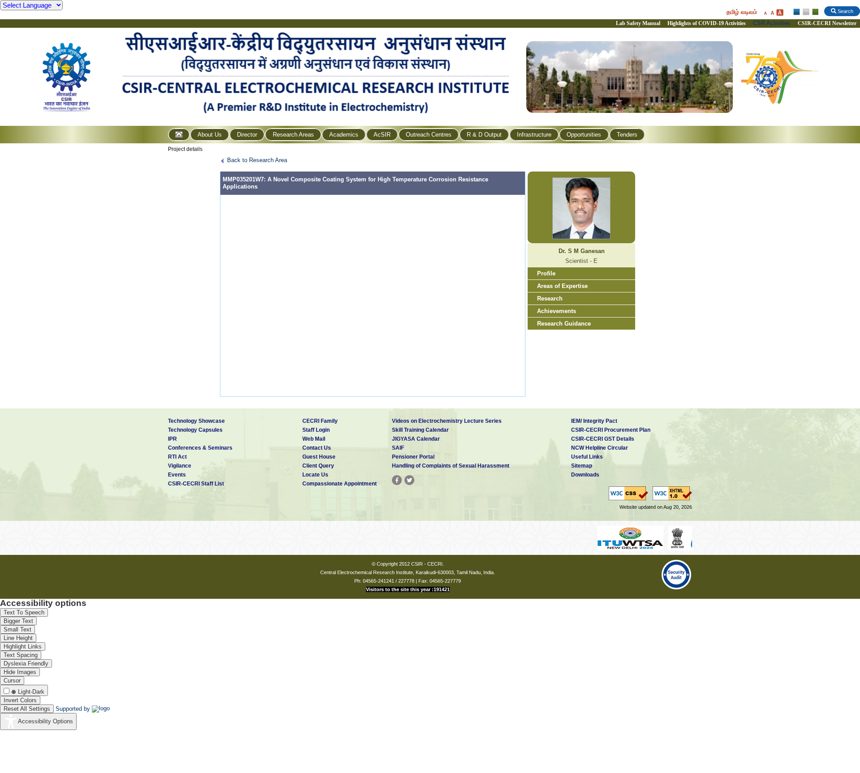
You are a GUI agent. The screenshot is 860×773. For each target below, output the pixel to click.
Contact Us (316, 448)
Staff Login (316, 430)
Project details (185, 149)
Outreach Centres (429, 134)
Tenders (627, 134)
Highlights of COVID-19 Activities (706, 23)
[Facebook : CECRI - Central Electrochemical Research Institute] (397, 480)
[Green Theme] (814, 12)
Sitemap (581, 466)
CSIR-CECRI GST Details (602, 439)
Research (550, 298)
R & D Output (484, 134)
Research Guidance (564, 323)
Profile (546, 273)
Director (247, 134)
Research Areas (293, 134)
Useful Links (587, 457)
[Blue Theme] (797, 12)
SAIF (398, 448)
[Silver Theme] (805, 12)
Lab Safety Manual (638, 23)
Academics (343, 134)
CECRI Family (320, 421)
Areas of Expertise (562, 286)
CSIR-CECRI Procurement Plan (610, 430)
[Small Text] (765, 12)
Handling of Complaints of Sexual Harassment (450, 466)
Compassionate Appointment (339, 484)
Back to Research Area (257, 160)
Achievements (556, 311)
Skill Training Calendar (420, 430)
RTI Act (177, 457)
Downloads (585, 475)
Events (177, 475)
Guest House (318, 457)
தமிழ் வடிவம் (742, 12)
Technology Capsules (195, 430)
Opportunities (584, 134)
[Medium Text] (772, 12)
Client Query (318, 466)
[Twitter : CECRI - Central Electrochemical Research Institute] (409, 480)
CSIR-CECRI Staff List (196, 484)
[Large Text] (779, 12)
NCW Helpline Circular (599, 448)
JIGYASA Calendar (416, 439)
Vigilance (179, 466)
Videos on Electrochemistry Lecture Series (447, 421)
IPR (172, 439)
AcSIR (382, 134)
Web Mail (313, 439)
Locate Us (315, 475)
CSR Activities (772, 23)
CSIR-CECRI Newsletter (828, 23)
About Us (210, 134)
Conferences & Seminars (200, 448)
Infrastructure (534, 134)
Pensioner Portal (413, 457)
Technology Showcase (196, 421)
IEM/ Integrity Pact (594, 421)
